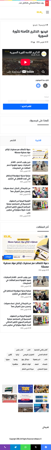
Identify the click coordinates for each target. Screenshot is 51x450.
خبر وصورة (36, 360)
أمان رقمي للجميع (40, 350)
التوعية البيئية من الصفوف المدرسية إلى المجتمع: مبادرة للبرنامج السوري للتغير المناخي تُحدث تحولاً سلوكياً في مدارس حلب (17, 207)
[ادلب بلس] (39, 12)
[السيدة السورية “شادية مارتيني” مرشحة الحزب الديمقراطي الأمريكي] (41, 408)
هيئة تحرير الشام (28, 369)
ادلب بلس (19, 350)
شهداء (44, 364)
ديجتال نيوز (25, 360)
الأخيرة (38, 141)
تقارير (10, 355)
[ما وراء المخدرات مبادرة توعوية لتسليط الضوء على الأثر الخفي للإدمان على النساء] (25, 398)
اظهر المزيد (26, 107)
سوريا (8, 360)
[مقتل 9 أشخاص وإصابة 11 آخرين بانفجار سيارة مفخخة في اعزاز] (9, 398)
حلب (45, 360)
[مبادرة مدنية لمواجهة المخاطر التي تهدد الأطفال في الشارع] (40, 180)
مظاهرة (15, 364)
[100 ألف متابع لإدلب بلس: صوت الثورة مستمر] (25, 389)
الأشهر (13, 141)
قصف (37, 364)
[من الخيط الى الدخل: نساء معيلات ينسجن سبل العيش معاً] (40, 192)
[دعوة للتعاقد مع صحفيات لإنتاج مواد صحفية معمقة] (40, 153)
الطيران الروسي (28, 355)
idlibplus (37, 439)
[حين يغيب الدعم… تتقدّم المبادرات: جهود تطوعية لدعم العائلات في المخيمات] (40, 166)
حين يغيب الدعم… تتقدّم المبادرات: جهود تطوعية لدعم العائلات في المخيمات (18, 165)
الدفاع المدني (42, 355)
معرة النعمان (42, 369)
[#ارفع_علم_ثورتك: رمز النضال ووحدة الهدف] (9, 389)
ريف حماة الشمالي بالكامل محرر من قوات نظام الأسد (22, 3)
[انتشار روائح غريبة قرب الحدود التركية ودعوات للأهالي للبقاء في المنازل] (25, 408)
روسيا (16, 360)
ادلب (28, 350)
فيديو (35, 25)
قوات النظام (26, 364)
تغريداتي (45, 428)
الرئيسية (42, 25)
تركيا (17, 355)
